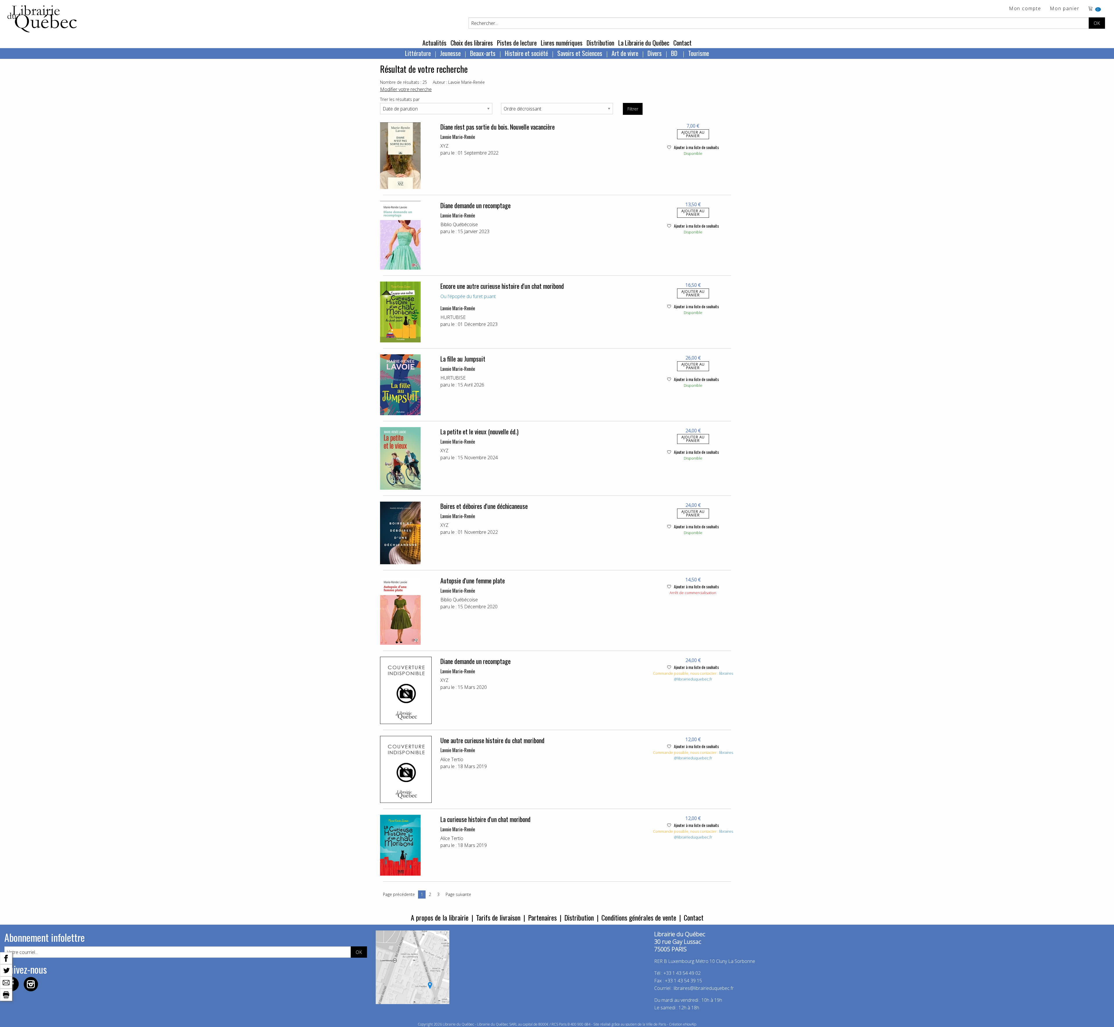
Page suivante (458, 894)
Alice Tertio (451, 759)
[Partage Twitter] (6, 970)
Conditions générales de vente (638, 917)
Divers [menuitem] (655, 53)
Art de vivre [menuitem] (625, 53)
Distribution (600, 42)
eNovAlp (689, 1024)
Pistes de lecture (517, 42)
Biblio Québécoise (459, 224)
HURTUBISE (453, 317)
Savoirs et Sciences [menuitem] (579, 53)
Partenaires (542, 917)
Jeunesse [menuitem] (450, 53)
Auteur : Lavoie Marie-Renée (459, 82)
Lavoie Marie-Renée (457, 136)
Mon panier (1064, 9)
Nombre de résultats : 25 (403, 82)
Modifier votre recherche (406, 89)
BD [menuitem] (675, 53)
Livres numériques (562, 42)
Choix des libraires (472, 42)
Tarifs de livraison (498, 917)
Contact (682, 42)
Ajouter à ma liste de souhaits (696, 147)
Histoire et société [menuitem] (526, 53)
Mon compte (1025, 9)
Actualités (434, 42)
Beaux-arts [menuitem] (482, 53)
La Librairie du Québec (643, 42)
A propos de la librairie (440, 917)
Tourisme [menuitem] (698, 53)
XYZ (444, 146)
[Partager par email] (6, 982)
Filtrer (632, 109)
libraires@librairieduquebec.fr (703, 676)
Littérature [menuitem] (418, 53)
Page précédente (399, 894)
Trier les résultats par (399, 99)
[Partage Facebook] (6, 958)
